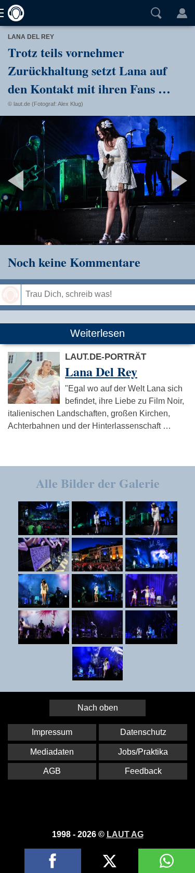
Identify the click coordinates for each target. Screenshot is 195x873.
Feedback (143, 771)
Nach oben (97, 707)
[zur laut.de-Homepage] (13, 13)
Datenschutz (143, 732)
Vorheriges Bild (32, 180)
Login (182, 13)
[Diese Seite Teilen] (52, 861)
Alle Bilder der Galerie (98, 483)
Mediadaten (52, 751)
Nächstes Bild (97, 180)
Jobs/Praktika (143, 751)
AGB (52, 771)
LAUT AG (125, 834)
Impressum (52, 732)
